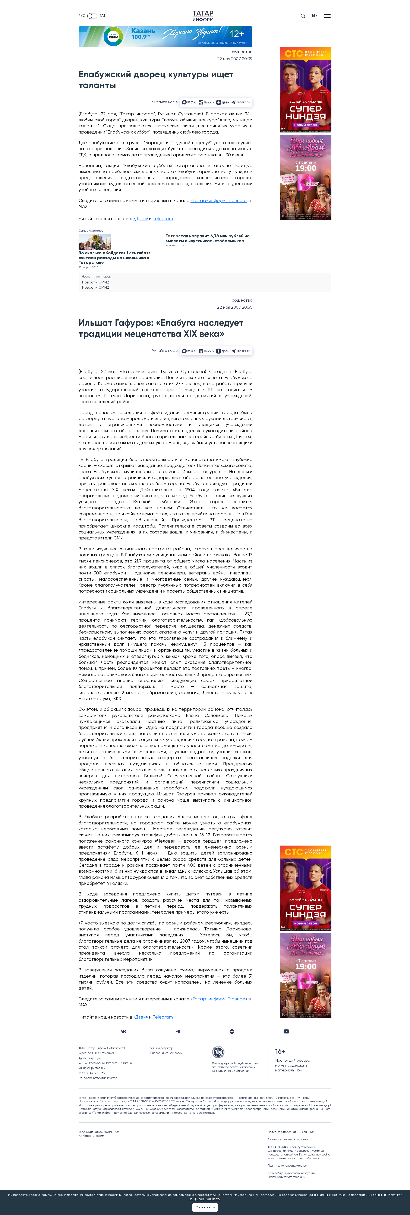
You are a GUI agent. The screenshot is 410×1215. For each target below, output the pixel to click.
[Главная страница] (203, 16)
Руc (82, 15)
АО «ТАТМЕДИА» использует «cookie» (291, 1147)
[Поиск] (303, 16)
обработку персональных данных (306, 1194)
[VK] (124, 1031)
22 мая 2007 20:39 (234, 59)
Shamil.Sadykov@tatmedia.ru (286, 1177)
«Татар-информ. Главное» (218, 201)
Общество (242, 52)
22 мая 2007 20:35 (234, 307)
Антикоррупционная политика (288, 1139)
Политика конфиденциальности (288, 1165)
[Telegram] (178, 1032)
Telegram (163, 219)
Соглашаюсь (205, 1207)
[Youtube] (286, 1031)
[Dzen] (231, 1031)
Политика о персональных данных (291, 1132)
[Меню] (327, 16)
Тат (102, 15)
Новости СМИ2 (95, 282)
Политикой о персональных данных (357, 1194)
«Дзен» (140, 219)
